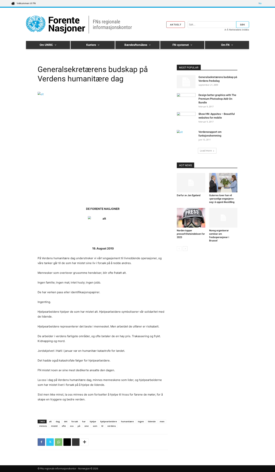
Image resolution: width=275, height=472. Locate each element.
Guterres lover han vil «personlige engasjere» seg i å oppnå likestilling (221, 198)
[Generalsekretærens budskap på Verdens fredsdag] (186, 81)
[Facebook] (41, 442)
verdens (111, 426)
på (79, 426)
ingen (141, 421)
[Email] (67, 442)
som (95, 426)
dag (58, 421)
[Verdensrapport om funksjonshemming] (186, 136)
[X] (50, 442)
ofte (64, 426)
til (102, 426)
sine (86, 426)
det (65, 421)
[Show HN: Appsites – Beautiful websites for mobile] (186, 118)
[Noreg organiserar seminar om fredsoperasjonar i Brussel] (223, 217)
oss (72, 426)
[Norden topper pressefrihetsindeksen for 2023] (191, 217)
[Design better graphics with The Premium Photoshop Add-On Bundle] (186, 99)
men (162, 421)
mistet (54, 426)
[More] (84, 442)
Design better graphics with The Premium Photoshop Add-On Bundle (217, 99)
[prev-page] (179, 248)
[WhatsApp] (58, 442)
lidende (152, 421)
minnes (43, 426)
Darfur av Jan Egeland (188, 195)
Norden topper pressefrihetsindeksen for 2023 (191, 234)
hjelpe (93, 421)
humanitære (127, 421)
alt (50, 421)
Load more (206, 150)
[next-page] (185, 248)
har (84, 421)
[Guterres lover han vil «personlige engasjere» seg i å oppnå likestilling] (223, 182)
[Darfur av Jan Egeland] (191, 182)
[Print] (76, 442)
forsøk (74, 421)
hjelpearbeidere (108, 421)
